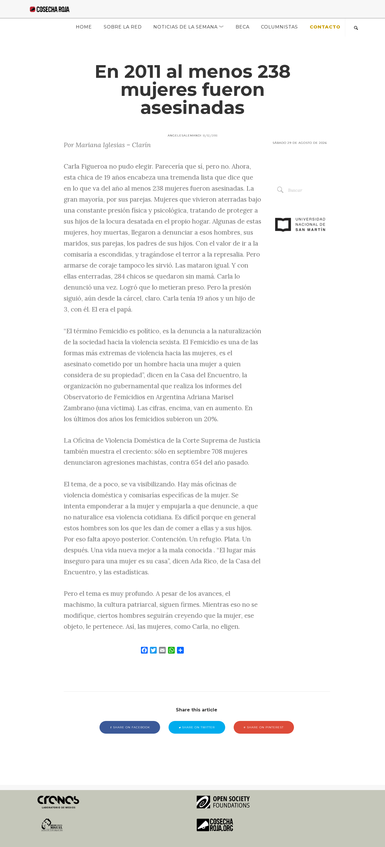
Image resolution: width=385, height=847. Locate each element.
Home (84, 27)
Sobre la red (123, 27)
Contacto (325, 27)
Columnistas (279, 27)
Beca (242, 27)
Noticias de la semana (185, 27)
